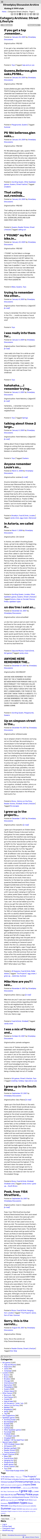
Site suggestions (8, 1416)
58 (34, 14)
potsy (9, 1497)
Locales (32, 516)
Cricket (6, 1399)
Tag (5, 1414)
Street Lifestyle (30, 597)
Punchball (7, 1432)
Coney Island (7, 1485)
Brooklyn (15, 516)
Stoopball (7, 1438)
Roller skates (8, 1464)
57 (31, 14)
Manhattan (8, 1385)
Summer (7, 127)
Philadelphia (8, 1387)
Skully (6, 1412)
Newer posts (34, 25)
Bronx (14, 801)
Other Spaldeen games (12, 1430)
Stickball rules (9, 1184)
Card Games (8, 1397)
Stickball (19, 804)
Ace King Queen (17, 182)
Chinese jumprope (24, 1481)
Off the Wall (12, 1495)
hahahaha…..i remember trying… (18, 387)
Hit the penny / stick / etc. (14, 1403)
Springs (25, 418)
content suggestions (17, 1485)
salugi (6, 1500)
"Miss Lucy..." (19, 1477)
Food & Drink (23, 516)
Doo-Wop (13, 1351)
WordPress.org (7, 1530)
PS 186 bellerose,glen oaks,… (19, 134)
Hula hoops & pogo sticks (15, 1471)
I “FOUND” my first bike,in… (17, 236)
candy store (14, 518)
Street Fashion (21, 184)
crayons (26, 1485)
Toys (13, 65)
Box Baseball (9, 1422)
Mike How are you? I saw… (18, 983)
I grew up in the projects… (15, 813)
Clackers (25, 458)
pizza (34, 1313)
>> (37, 14)
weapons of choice (17, 1511)
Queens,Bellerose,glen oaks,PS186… (20, 72)
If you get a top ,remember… (15, 31)
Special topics (7, 1442)
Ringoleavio (8, 1409)
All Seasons (16, 971)
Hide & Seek (8, 1401)
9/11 (2, 1479)
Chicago (7, 1381)
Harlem (17, 1491)
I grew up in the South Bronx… (20, 1088)
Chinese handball (7, 1482)
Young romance (10, 1452)
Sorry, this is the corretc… (16, 1322)
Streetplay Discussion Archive (21, 4)
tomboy (21, 1081)
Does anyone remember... (18, 1486)
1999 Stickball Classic (12, 1444)
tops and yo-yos (28, 65)
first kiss (35, 1488)
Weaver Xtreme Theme (32, 1537)
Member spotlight (10, 1448)
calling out (22, 230)
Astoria (13, 599)
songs (21, 1499)
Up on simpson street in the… (20, 722)
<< (12, 14)
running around (18, 1497)
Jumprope (8, 1371)
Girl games (8, 653)
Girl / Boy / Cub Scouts (7, 1491)
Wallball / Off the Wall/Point (14, 1440)
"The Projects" (21, 974)
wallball (35, 1509)
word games (26, 1511)
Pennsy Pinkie (24, 1494)
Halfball (7, 1428)
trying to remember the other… (18, 294)
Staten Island (9, 1391)
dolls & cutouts (27, 1488)
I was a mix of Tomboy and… (19, 1030)
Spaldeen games (8, 1418)
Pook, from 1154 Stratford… (16, 1193)
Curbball (7, 1426)
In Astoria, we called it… (18, 525)
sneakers (7, 187)
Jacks (6, 1369)
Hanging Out (9, 1460)
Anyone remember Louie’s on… (17, 465)
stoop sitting (12, 1506)
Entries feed (7, 1526)
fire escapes (14, 806)
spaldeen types (15, 602)
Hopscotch (8, 1367)
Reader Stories (23, 227)
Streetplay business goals (23, 1506)
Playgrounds (16, 125)
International (9, 1383)
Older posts (6, 25)
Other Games (7, 1393)
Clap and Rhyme (18, 651)
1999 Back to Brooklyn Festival (15, 1479)
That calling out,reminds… (14, 194)
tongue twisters (16, 1509)
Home (4, 12)
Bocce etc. (8, 1395)
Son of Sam (8, 1315)
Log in (4, 1524)
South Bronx (12, 1186)
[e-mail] (7, 308)
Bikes (14, 287)
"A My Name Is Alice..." (8, 1477)
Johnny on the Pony (24, 801)
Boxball (6, 1424)
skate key (15, 976)
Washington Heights (6, 1511)
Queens (24, 125)
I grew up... (26, 1491)
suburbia (33, 1506)
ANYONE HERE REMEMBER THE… (17, 660)
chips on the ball (22, 599)
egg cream (24, 518)
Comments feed (8, 1528)
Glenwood (32, 518)
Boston (6, 1375)
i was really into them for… (19, 334)
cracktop (14, 1081)
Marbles (7, 1407)
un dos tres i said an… (20, 607)
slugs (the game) (13, 1500)
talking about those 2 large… (20, 425)
